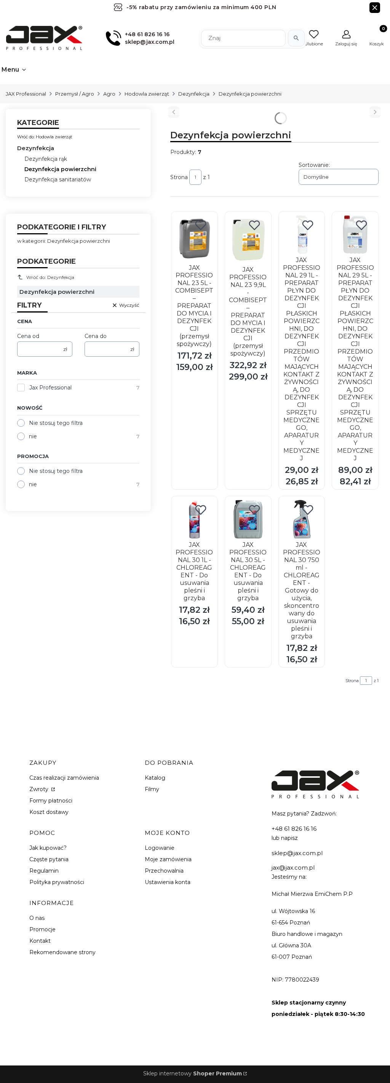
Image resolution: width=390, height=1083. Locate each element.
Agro (109, 94)
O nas (37, 918)
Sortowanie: (314, 165)
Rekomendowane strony (62, 952)
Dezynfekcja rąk (45, 158)
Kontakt (40, 940)
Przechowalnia (164, 870)
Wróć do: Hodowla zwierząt (44, 136)
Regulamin (44, 870)
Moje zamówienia (168, 859)
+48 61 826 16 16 (294, 828)
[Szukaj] (296, 38)
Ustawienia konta (167, 882)
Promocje (42, 929)
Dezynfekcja (193, 94)
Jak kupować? (48, 847)
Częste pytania (49, 859)
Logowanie (159, 847)
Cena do (96, 336)
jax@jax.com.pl (293, 867)
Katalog (155, 777)
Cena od (28, 336)
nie (33, 436)
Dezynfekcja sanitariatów (57, 179)
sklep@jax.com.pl (297, 853)
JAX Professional (26, 94)
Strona (179, 177)
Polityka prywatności (56, 882)
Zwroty (39, 789)
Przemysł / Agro (74, 94)
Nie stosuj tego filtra (56, 423)
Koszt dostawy (49, 812)
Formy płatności (50, 800)
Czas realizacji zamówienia (64, 777)
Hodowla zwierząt (147, 94)
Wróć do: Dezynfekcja (50, 277)
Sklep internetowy (192, 1073)
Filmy (152, 789)
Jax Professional (50, 387)
